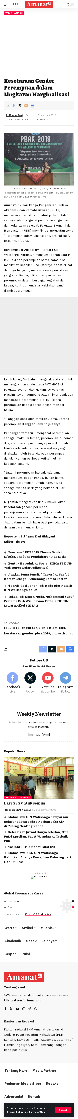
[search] (60, 4)
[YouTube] (17, 1009)
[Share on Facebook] (13, 105)
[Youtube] (48, 683)
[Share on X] (20, 105)
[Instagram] (24, 1009)
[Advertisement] (39, 46)
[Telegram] (65, 683)
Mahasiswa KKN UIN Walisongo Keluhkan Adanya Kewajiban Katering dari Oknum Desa (37, 857)
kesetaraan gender (18, 633)
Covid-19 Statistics (38, 914)
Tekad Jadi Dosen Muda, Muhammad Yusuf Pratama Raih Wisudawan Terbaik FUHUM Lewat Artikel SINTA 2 (39, 601)
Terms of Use (37, 1112)
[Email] (26, 105)
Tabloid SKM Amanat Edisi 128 (31, 847)
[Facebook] (12, 683)
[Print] (32, 105)
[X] (30, 683)
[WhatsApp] (36, 1009)
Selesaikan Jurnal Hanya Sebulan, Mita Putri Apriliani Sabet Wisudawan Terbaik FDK (36, 836)
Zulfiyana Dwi (14, 115)
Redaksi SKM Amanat (18, 810)
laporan (25, 797)
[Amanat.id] (39, 4)
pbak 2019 (42, 633)
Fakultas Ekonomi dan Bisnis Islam (30, 628)
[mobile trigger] (7, 4)
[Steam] (30, 1009)
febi (62, 628)
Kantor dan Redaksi (19, 1021)
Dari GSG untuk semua (24, 803)
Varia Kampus (14, 13)
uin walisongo (62, 633)
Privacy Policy (15, 1112)
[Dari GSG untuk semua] (39, 778)
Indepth (10, 797)
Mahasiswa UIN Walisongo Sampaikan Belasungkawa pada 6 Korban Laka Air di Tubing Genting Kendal (36, 821)
